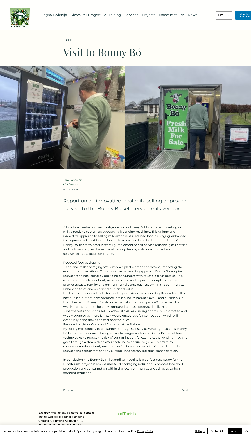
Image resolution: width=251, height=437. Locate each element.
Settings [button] (200, 431)
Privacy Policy (145, 431)
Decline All (217, 431)
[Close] (246, 431)
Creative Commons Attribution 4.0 (60, 420)
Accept (235, 431)
